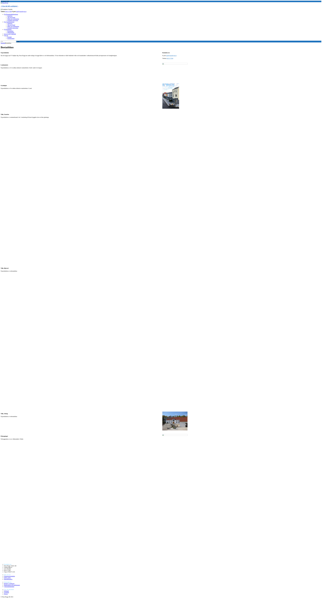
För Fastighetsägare (9, 22)
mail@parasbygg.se (21, 11)
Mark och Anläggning (13, 19)
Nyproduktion (7, 29)
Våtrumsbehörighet (9, 586)
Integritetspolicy (8, 579)
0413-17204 (8, 11)
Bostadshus (10, 31)
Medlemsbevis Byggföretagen (12, 585)
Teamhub (6, 592)
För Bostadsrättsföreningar (11, 14)
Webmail (6, 591)
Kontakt (9, 37)
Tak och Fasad (11, 17)
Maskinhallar (10, 32)
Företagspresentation (9, 576)
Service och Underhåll (10, 34)
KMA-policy (7, 577)
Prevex (6, 594)
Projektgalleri (10, 38)
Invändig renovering (12, 20)
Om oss (6, 35)
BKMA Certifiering (9, 583)
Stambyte (9, 16)
